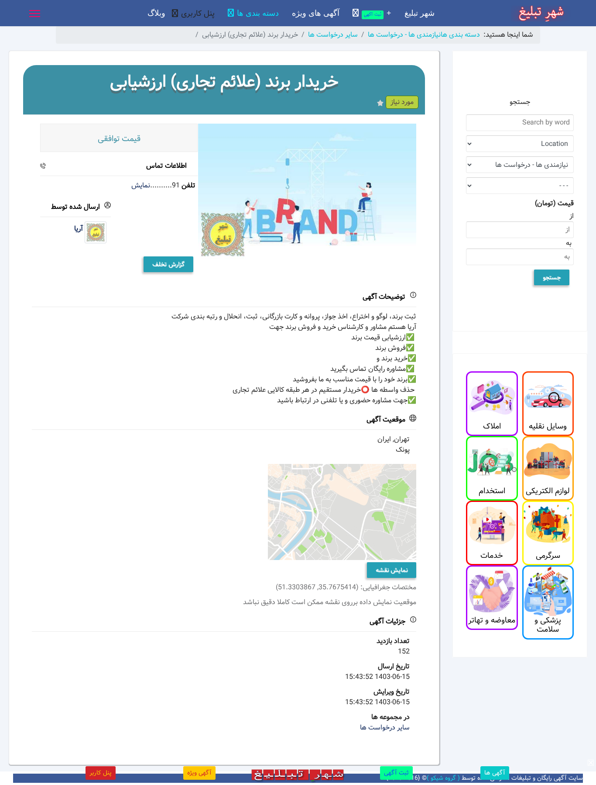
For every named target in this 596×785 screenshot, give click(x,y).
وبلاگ (156, 13)
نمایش (140, 185)
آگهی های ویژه (315, 13)
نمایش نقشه (392, 570)
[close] (591, 763)
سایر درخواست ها (385, 727)
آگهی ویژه (199, 773)
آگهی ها (494, 773)
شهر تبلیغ (419, 13)
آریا (78, 229)
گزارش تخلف (168, 264)
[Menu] (34, 13)
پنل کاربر (100, 773)
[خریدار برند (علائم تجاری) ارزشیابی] (307, 191)
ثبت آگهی (396, 773)
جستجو (552, 277)
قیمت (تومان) (554, 203)
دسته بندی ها (258, 13)
